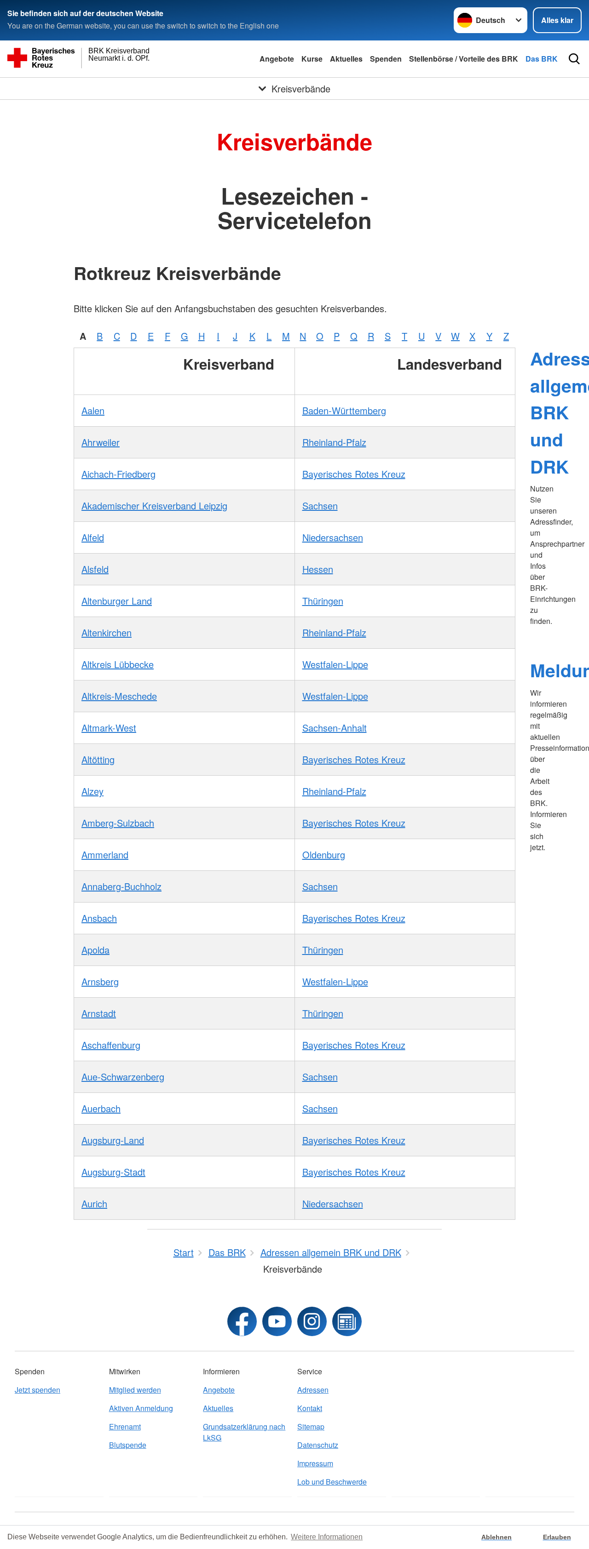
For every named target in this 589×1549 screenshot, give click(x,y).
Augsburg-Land (112, 1140)
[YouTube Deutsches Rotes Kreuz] (277, 1321)
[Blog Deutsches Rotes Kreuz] (347, 1321)
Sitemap (310, 1426)
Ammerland (104, 854)
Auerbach (101, 1108)
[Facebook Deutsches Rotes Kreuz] (242, 1321)
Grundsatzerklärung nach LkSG (244, 1432)
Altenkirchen (106, 632)
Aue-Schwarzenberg (122, 1076)
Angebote (277, 58)
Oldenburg (323, 854)
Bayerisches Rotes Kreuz (353, 473)
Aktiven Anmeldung (141, 1408)
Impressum (315, 1463)
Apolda (95, 949)
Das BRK (541, 58)
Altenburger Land (116, 600)
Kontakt (309, 1408)
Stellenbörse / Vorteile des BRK (463, 58)
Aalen (92, 410)
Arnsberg (100, 981)
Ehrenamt (125, 1426)
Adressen (313, 1389)
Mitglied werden (135, 1389)
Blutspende (127, 1445)
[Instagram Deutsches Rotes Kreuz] (312, 1321)
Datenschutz (317, 1445)
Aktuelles (346, 58)
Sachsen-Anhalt (334, 727)
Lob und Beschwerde (332, 1481)
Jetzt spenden (37, 1389)
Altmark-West (108, 727)
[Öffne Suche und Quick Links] (574, 58)
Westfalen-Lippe (335, 664)
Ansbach (99, 918)
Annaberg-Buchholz (121, 886)
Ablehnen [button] (496, 1537)
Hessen (317, 569)
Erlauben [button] (557, 1537)
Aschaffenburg (110, 1045)
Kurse (312, 58)
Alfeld (92, 537)
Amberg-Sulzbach (117, 822)
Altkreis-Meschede (119, 696)
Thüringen (322, 600)
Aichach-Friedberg (118, 473)
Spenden (386, 58)
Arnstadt (98, 1013)
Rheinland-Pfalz (334, 442)
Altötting (98, 759)
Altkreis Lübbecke (117, 664)
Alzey (92, 791)
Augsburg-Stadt (113, 1171)
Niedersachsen (332, 537)
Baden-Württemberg (344, 410)
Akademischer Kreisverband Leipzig (154, 505)
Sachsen (320, 505)
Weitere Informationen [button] (327, 1537)
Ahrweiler (100, 442)
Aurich (94, 1203)
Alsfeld (95, 569)
